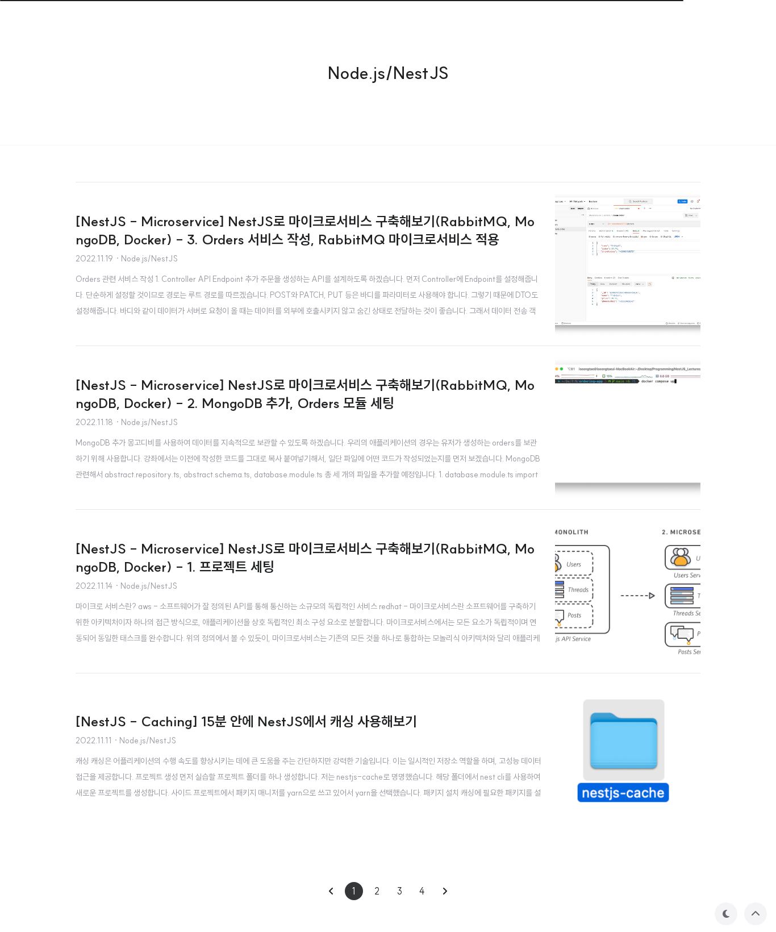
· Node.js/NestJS (146, 258)
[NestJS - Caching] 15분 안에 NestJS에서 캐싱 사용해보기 (246, 721)
